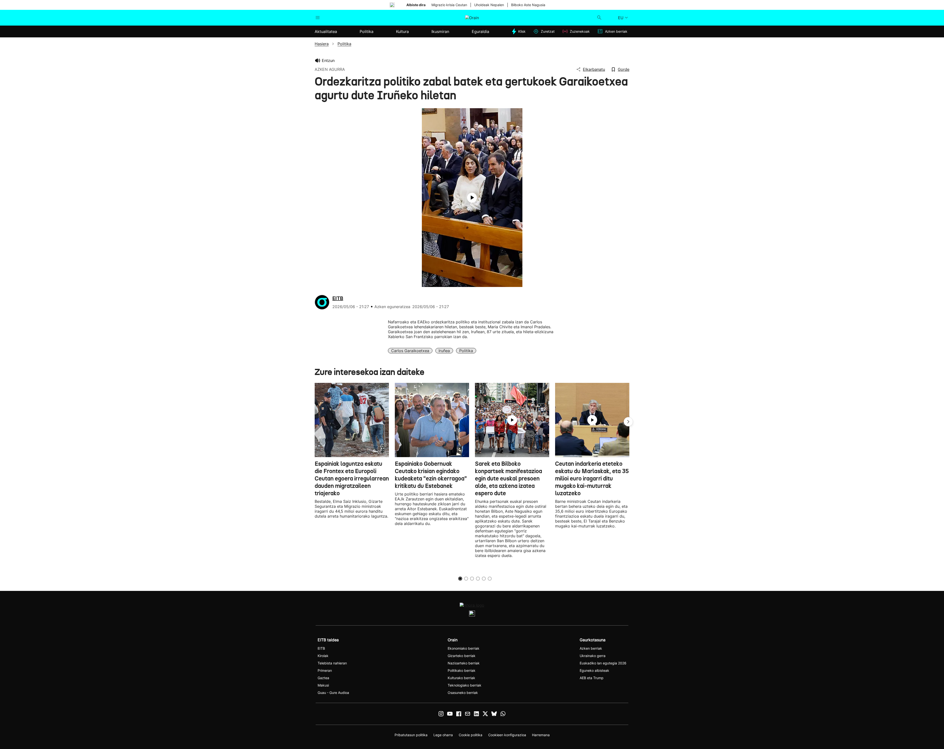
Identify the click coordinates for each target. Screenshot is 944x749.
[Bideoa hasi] (472, 198)
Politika (466, 350)
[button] (628, 421)
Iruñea (444, 350)
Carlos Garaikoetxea (410, 350)
